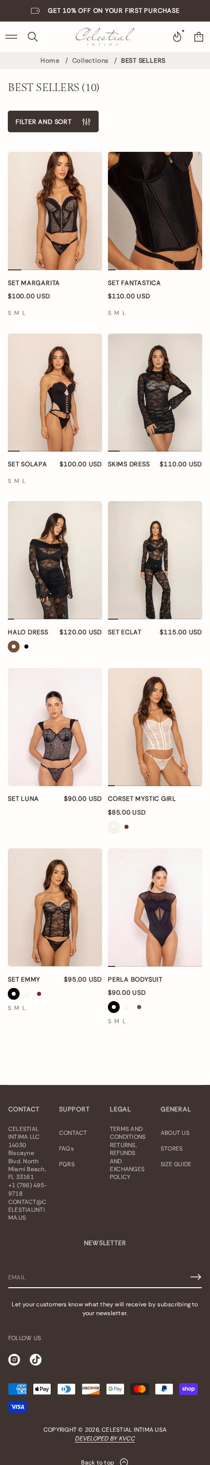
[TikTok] (35, 1359)
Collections (90, 60)
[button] (32, 37)
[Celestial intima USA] (105, 36)
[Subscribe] (196, 1277)
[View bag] (199, 37)
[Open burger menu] (11, 37)
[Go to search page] (32, 37)
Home (50, 60)
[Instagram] (14, 1359)
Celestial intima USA (134, 1430)
